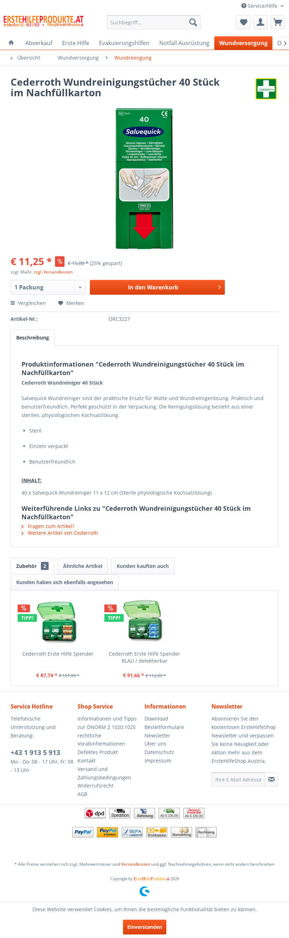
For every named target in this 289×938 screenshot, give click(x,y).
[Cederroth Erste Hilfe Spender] (58, 622)
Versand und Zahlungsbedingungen (104, 773)
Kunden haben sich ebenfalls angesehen (64, 582)
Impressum (157, 760)
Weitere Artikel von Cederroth (62, 532)
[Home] (11, 43)
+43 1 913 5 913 (35, 752)
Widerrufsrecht (95, 785)
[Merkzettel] (243, 22)
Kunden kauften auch (143, 566)
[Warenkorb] (278, 22)
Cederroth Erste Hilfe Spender (57, 653)
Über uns (155, 743)
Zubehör (31, 566)
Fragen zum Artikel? (50, 526)
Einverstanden (144, 927)
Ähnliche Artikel (82, 566)
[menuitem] (154, 22)
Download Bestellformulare (164, 722)
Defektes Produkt (98, 752)
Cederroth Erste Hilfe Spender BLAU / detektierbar (144, 657)
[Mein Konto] (260, 22)
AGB (82, 794)
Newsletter (157, 735)
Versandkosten (135, 864)
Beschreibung (32, 337)
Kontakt (87, 760)
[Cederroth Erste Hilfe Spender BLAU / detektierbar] (144, 622)
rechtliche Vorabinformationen (101, 739)
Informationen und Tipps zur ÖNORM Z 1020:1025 (107, 722)
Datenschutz (159, 752)
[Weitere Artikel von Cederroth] (266, 88)
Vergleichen (31, 303)
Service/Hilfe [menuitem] (262, 5)
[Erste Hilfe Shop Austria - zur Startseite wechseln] (44, 24)
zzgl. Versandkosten (53, 272)
